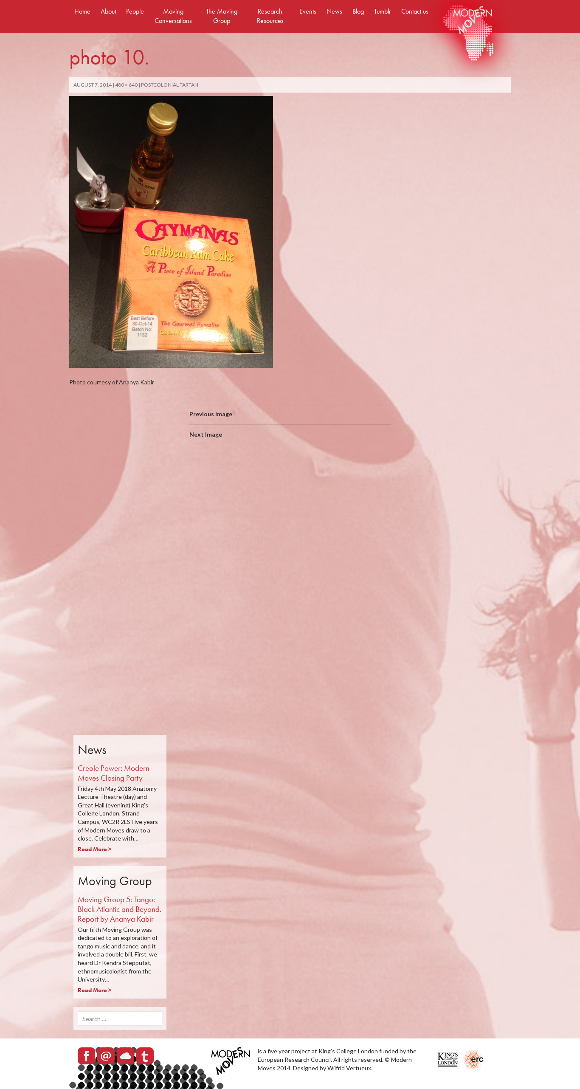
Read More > (94, 849)
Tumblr (382, 11)
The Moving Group (221, 16)
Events (307, 11)
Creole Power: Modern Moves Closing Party (113, 773)
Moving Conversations (173, 16)
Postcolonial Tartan (169, 85)
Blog (358, 11)
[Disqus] (290, 572)
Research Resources (270, 16)
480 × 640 (126, 85)
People (135, 11)
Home (82, 11)
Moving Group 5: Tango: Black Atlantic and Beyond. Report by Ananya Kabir (119, 909)
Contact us (414, 11)
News (334, 11)
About (108, 11)
